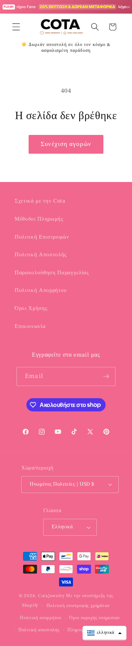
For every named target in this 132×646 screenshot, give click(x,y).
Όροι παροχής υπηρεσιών (94, 618)
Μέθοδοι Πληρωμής (39, 218)
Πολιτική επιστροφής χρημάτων (78, 605)
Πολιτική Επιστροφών (42, 236)
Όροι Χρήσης (31, 308)
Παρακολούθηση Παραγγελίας (52, 272)
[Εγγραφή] (106, 376)
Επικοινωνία (30, 326)
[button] (16, 27)
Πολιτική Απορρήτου (41, 290)
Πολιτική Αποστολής (41, 254)
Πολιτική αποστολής (39, 630)
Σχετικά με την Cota (40, 200)
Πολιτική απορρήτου (41, 618)
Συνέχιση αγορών (66, 144)
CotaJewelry (51, 596)
